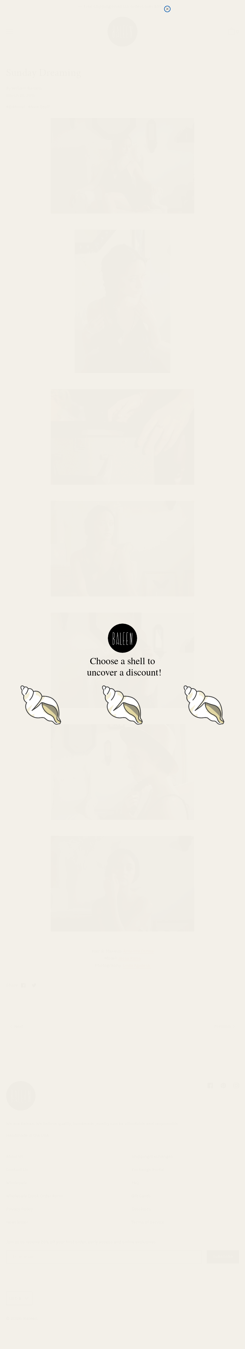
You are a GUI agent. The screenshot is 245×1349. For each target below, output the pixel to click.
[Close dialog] (167, 9)
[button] (41, 704)
